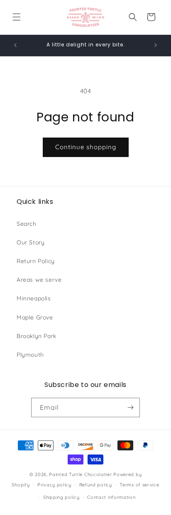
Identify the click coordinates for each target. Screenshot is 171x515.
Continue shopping (85, 147)
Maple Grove (35, 317)
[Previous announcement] (15, 45)
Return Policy (36, 261)
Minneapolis (34, 298)
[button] (16, 17)
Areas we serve (39, 279)
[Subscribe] (130, 407)
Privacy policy (54, 485)
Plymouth (30, 354)
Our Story (30, 242)
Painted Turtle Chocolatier (80, 474)
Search (27, 223)
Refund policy (95, 485)
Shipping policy (61, 497)
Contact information (111, 497)
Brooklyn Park (36, 336)
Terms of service (139, 485)
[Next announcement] (156, 45)
